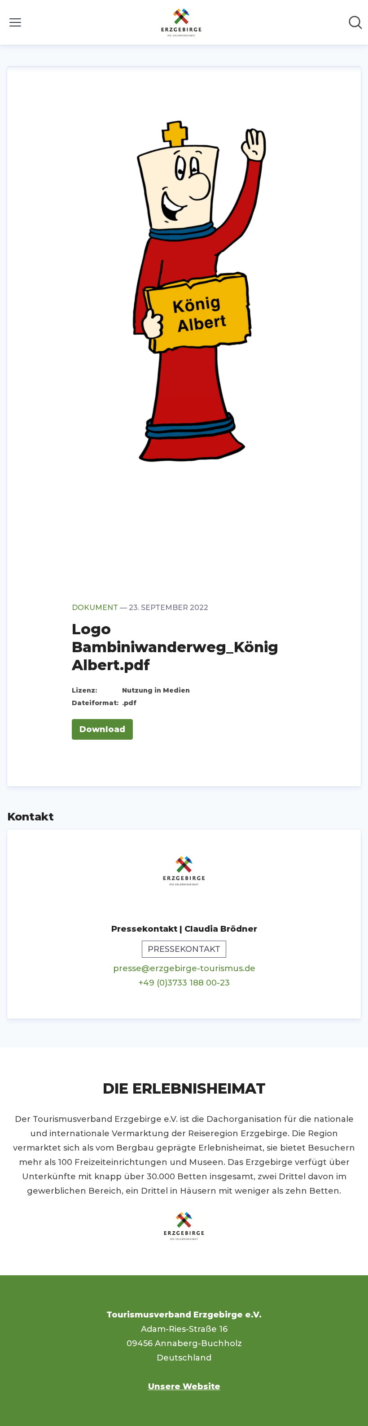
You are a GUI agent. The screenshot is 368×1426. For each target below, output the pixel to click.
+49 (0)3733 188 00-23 (184, 983)
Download (102, 729)
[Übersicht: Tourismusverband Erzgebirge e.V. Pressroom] (181, 22)
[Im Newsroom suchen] (355, 22)
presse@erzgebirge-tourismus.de (184, 968)
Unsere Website (184, 1386)
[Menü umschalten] (15, 22)
